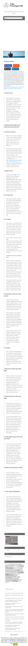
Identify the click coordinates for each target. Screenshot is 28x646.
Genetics (16, 568)
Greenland (13, 570)
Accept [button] (15, 644)
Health (17, 570)
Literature (16, 572)
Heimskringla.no (8, 603)
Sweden (18, 577)
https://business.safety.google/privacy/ (11, 87)
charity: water (7, 593)
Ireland (21, 571)
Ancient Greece (14, 564)
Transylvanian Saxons (11, 580)
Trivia (20, 580)
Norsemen (9, 575)
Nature (18, 573)
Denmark (21, 566)
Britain (22, 565)
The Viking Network (8, 606)
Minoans (12, 573)
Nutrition (18, 576)
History (21, 570)
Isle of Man (7, 572)
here (10, 85)
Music (15, 573)
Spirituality (14, 577)
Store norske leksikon (8, 625)
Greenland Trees (8, 595)
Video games (8, 581)
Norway (13, 576)
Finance (11, 569)
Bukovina (7, 566)
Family (19, 567)
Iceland (7, 571)
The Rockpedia (7, 598)
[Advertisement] (14, 36)
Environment (16, 567)
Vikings (15, 581)
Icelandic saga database (9, 600)
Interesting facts (14, 571)
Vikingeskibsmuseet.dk (9, 613)
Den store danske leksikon (9, 628)
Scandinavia (9, 577)
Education (9, 568)
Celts (17, 566)
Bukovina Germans (13, 566)
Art (15, 565)
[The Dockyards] (14, 2)
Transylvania (15, 578)
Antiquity (12, 565)
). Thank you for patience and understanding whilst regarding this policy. (14, 88)
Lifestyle (11, 572)
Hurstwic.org (7, 609)
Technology (8, 578)
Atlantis (17, 565)
